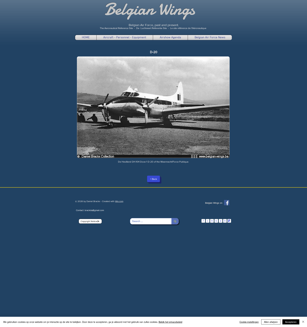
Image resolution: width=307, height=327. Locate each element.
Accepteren (291, 321)
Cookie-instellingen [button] (249, 321)
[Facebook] (226, 202)
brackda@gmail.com (94, 210)
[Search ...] (175, 221)
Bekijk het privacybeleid (170, 321)
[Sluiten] (303, 321)
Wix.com (119, 201)
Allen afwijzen (271, 321)
